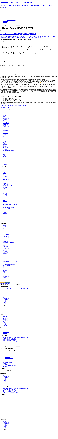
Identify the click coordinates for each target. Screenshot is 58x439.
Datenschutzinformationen (7, 23)
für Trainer (5, 301)
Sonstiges (4, 303)
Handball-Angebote (37, 37)
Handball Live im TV (9, 12)
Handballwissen (5, 9)
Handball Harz (6, 126)
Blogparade (5, 115)
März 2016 (5, 317)
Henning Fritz (44, 36)
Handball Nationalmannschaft (10, 13)
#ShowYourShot (5, 168)
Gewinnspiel (6, 121)
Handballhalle (4, 125)
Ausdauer (4, 114)
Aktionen (4, 297)
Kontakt (4, 18)
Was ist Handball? (8, 15)
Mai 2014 (4, 324)
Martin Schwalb (50, 36)
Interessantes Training (5, 195)
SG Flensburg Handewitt (10, 37)
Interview (5, 140)
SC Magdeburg (5, 149)
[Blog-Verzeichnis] (7, 282)
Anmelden (4, 330)
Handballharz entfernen (8, 129)
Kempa (4, 141)
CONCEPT (4, 116)
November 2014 (6, 318)
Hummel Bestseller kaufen (5, 283)
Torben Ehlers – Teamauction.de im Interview (11, 292)
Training (4, 214)
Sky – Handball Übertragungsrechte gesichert (18, 34)
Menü (2, 7)
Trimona (4, 273)
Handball (6, 123)
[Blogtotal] (2, 282)
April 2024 (5, 316)
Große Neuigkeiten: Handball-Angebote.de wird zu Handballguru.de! (15, 288)
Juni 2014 (4, 323)
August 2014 (5, 321)
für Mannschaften (6, 299)
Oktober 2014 (5, 319)
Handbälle (5, 130)
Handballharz (5, 127)
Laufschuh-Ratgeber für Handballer (9, 289)
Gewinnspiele (5, 21)
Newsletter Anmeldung (11, 20)
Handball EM (7, 11)
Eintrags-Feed (5, 331)
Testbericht (5, 155)
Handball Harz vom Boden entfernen (9, 291)
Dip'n (3, 117)
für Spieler (4, 300)
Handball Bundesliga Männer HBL (11, 10)
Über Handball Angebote (7, 362)
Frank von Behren (32, 36)
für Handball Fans (9, 36)
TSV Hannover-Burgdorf (6, 274)
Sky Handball (18, 37)
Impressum (5, 22)
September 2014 (6, 320)
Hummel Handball (5, 194)
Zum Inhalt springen (7, 7)
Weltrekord (5, 164)
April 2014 (5, 325)
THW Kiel (23, 37)
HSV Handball (6, 135)
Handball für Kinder (7, 124)
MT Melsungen (5, 144)
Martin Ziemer (5, 142)
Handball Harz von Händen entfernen (9, 290)
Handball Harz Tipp (9, 307)
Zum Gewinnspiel (26, 350)
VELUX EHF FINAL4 (29, 37)
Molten (4, 143)
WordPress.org (5, 333)
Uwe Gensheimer (5, 275)
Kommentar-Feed (6, 332)
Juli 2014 (4, 322)
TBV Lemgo (4, 266)
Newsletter (7, 19)
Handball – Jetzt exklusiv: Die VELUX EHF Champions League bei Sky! (13, 105)
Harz (4, 131)
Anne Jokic (5, 309)
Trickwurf (4, 215)
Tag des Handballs (6, 152)
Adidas (4, 113)
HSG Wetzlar (4, 134)
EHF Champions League (17, 36)
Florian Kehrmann (25, 36)
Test (4, 154)
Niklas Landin (4, 145)
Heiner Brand (38, 36)
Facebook (5, 119)
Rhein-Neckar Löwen (10, 148)
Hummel (5, 136)
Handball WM (7, 14)
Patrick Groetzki (5, 146)
